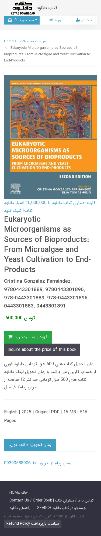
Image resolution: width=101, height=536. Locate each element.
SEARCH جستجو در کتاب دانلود (61, 508)
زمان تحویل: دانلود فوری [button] (30, 444)
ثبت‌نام (86, 20)
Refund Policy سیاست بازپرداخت (32, 524)
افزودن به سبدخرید (30, 337)
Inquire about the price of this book (42, 349)
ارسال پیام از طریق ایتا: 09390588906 (38, 463)
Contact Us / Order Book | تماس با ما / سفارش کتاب (51, 500)
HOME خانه (18, 493)
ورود (57, 20)
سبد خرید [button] (23, 20)
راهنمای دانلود (19, 508)
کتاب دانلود (47, 8)
